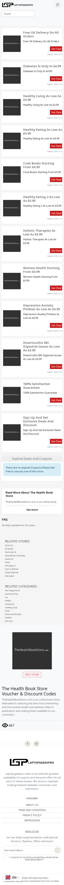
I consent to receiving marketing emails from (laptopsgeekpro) (33, 858)
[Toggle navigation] (57, 5)
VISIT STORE (32, 674)
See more (32, 509)
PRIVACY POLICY (32, 815)
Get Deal (56, 49)
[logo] (17, 4)
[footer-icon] (28, 744)
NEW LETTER (32, 831)
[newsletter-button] (57, 850)
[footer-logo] (32, 763)
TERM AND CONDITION (32, 810)
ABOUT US (32, 805)
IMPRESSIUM (32, 820)
